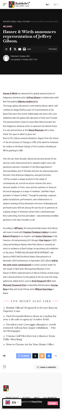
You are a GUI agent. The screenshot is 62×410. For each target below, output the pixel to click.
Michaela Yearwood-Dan (14, 285)
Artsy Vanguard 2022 (41, 280)
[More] (29, 49)
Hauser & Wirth (10, 93)
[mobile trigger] (5, 4)
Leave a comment (48, 367)
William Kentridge (43, 289)
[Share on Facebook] (10, 49)
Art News (7, 26)
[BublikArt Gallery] (21, 4)
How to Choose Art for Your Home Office (30, 344)
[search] (42, 4)
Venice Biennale (35, 130)
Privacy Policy (36, 401)
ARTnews (18, 228)
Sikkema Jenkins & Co (27, 101)
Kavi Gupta (44, 240)
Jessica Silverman (43, 236)
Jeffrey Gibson (33, 97)
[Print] (24, 49)
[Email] (20, 49)
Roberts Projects (10, 236)
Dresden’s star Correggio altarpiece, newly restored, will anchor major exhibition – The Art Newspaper (29, 327)
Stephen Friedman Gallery (35, 232)
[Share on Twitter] (15, 49)
